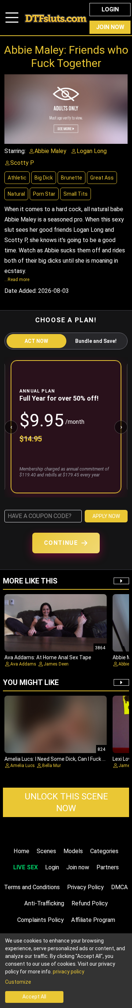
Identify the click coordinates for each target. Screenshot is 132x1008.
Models (73, 851)
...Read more (16, 279)
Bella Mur (51, 765)
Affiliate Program (93, 919)
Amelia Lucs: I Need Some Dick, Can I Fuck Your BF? (63, 759)
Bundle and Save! (96, 341)
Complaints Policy (40, 919)
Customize (18, 982)
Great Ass (102, 178)
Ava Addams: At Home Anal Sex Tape (47, 657)
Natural (16, 194)
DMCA (119, 887)
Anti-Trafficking (44, 903)
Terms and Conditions (32, 887)
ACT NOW (36, 341)
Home (21, 851)
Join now (77, 867)
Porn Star (44, 194)
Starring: (15, 151)
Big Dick (43, 178)
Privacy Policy (85, 887)
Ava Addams (23, 664)
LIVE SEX (25, 867)
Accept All (34, 997)
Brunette (71, 178)
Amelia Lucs (22, 765)
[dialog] (66, 970)
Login (110, 9)
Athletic (17, 178)
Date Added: (20, 290)
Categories (104, 851)
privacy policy (68, 972)
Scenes (46, 851)
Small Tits (75, 194)
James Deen (56, 664)
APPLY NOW (106, 516)
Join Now (110, 27)
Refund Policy (90, 903)
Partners (107, 867)
